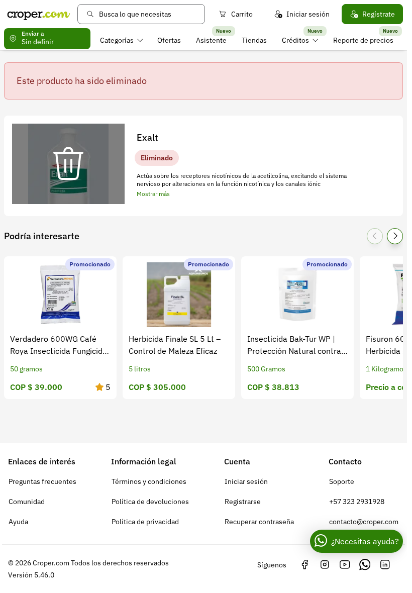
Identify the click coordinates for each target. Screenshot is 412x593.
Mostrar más (153, 193)
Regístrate (378, 14)
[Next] (395, 236)
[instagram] (325, 565)
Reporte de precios (363, 40)
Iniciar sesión (308, 14)
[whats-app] (365, 565)
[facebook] (304, 565)
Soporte (341, 481)
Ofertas (169, 40)
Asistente (211, 40)
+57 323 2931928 (356, 501)
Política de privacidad (145, 521)
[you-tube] (345, 565)
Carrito (242, 14)
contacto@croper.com (363, 521)
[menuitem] (121, 40)
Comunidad (27, 501)
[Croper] (38, 14)
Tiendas (254, 40)
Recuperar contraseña (259, 521)
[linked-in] (385, 565)
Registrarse (243, 501)
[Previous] (375, 236)
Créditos (295, 40)
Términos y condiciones (149, 481)
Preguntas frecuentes (42, 481)
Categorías (117, 40)
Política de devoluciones (150, 501)
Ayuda (18, 521)
